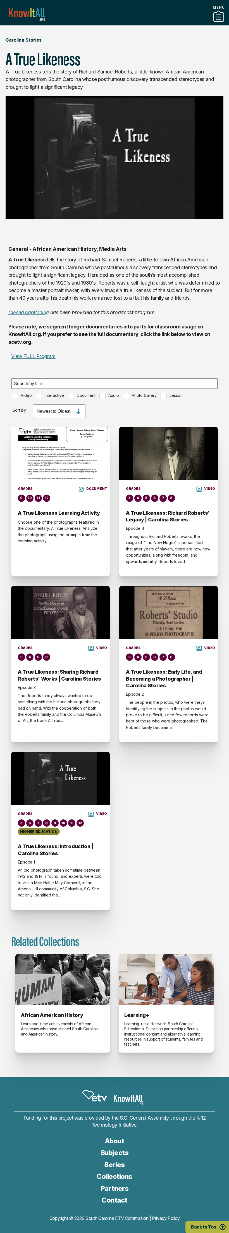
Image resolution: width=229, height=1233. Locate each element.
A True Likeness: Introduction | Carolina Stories (55, 849)
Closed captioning (28, 312)
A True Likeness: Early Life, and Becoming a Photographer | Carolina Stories (164, 678)
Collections (114, 1176)
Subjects (114, 1153)
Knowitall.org (27, 14)
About (114, 1141)
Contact (114, 1200)
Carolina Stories (24, 40)
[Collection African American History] (62, 979)
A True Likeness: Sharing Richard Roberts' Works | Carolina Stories (59, 675)
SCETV (94, 1096)
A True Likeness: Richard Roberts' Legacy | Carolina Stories (168, 516)
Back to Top (203, 1227)
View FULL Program (33, 356)
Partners (114, 23)
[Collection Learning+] (166, 979)
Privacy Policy (166, 1218)
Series (114, 1165)
